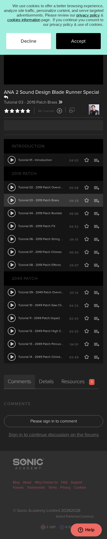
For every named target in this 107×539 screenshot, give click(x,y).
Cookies (80, 488)
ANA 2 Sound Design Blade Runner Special (51, 92)
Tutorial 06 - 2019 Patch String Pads (42, 239)
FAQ (64, 482)
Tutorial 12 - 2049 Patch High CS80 (42, 331)
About (27, 482)
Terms (52, 488)
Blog (16, 482)
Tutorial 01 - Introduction (35, 160)
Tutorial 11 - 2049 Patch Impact (39, 318)
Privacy (65, 488)
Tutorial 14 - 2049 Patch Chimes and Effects (48, 357)
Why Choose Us (46, 482)
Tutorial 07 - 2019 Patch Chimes (40, 252)
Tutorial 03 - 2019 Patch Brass (38, 200)
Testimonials (36, 488)
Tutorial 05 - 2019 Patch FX (36, 226)
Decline (28, 41)
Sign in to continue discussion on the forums (54, 434)
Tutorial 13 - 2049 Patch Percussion (42, 344)
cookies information (23, 20)
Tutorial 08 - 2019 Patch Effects (39, 265)
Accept (78, 41)
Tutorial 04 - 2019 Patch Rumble (40, 213)
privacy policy (88, 15)
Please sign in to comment (53, 421)
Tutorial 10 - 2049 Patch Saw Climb (42, 305)
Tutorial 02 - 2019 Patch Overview (41, 187)
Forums (18, 488)
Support (76, 482)
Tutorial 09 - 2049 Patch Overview (41, 292)
